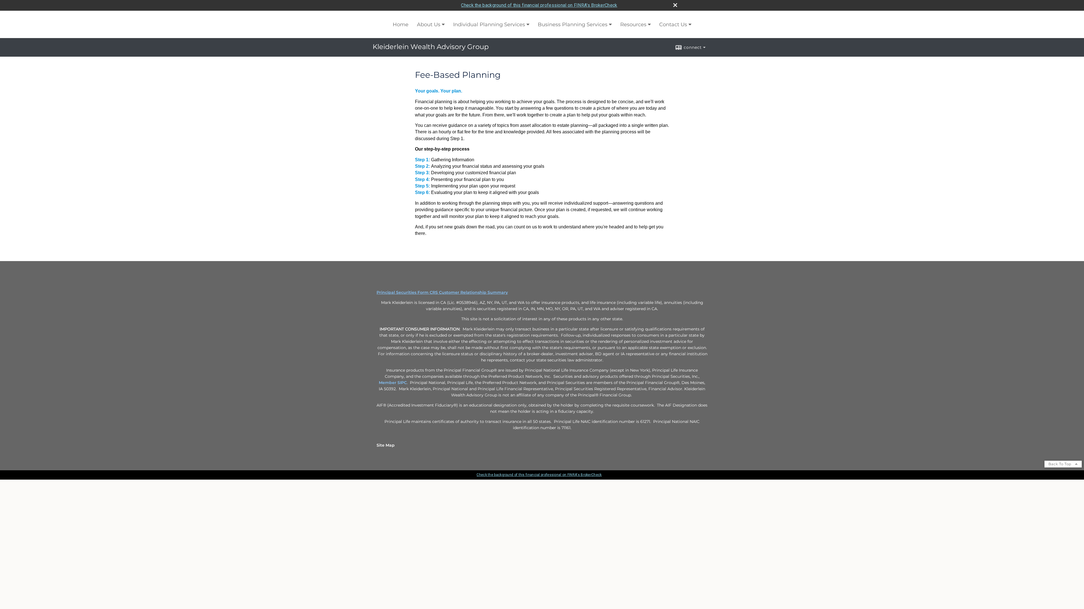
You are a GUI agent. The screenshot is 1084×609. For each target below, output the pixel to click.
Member (388, 382)
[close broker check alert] (675, 5)
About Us (428, 24)
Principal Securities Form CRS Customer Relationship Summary (442, 292)
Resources (633, 24)
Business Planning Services (572, 24)
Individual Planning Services (489, 24)
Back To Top (1060, 464)
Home (400, 24)
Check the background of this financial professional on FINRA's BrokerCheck (539, 5)
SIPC (402, 382)
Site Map (386, 445)
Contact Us (673, 24)
